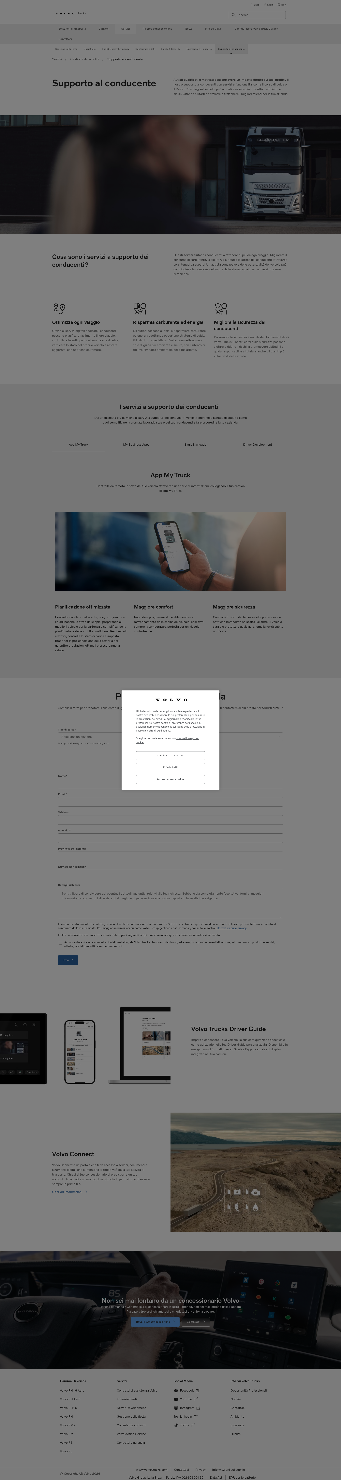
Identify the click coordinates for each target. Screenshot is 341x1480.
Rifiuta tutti (170, 767)
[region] (170, 740)
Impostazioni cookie (170, 779)
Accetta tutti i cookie (170, 755)
